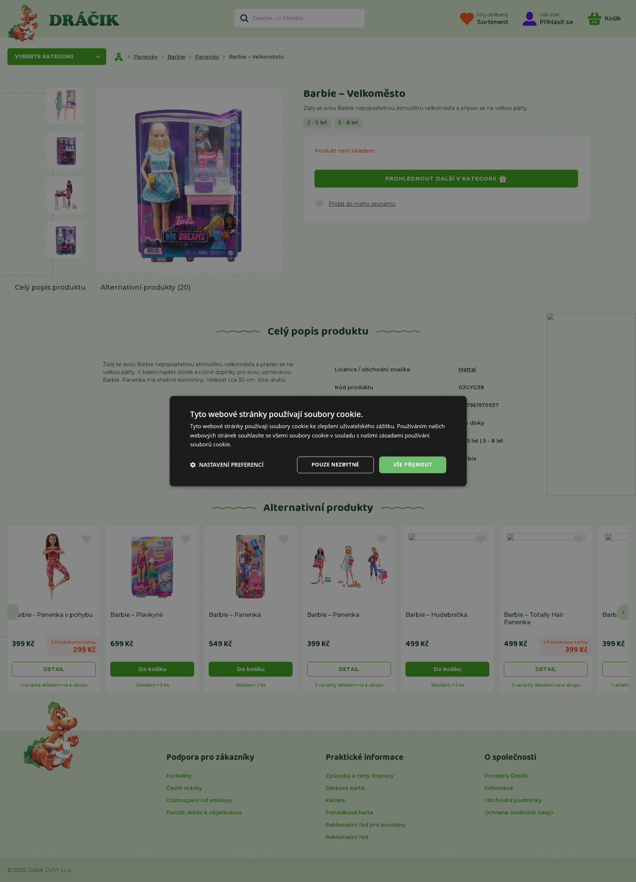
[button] (227, 465)
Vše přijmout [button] (412, 464)
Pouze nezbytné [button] (335, 464)
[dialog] (318, 441)
